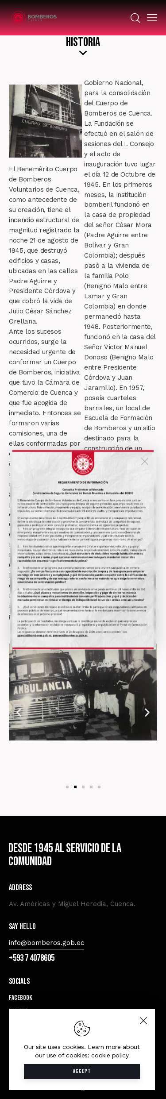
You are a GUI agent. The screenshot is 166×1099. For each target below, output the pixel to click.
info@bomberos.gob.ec (46, 943)
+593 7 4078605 (31, 958)
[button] (18, 711)
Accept (82, 1071)
